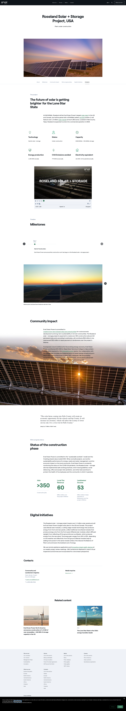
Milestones (44, 82)
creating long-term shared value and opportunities (59, 332)
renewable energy (68, 351)
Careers (72, 2)
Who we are (26, 653)
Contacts (87, 82)
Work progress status (67, 82)
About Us (54, 2)
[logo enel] (4, 2)
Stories (60, 2)
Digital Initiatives (78, 82)
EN (107, 2)
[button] (36, 201)
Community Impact (54, 82)
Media (66, 2)
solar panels (62, 120)
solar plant (85, 115)
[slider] (44, 201)
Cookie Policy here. (17, 701)
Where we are (27, 669)
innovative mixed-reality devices (82, 547)
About (38, 82)
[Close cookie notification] (124, 698)
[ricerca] (112, 3)
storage (82, 117)
